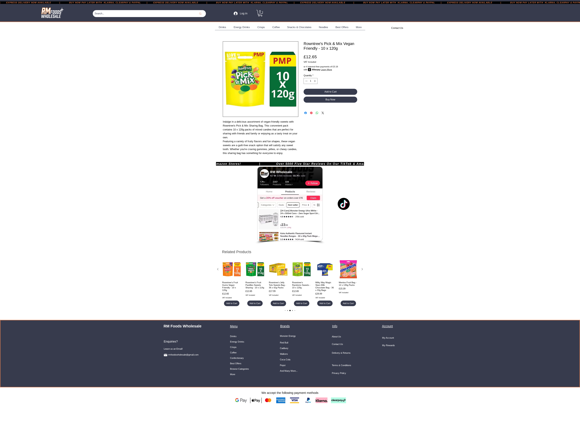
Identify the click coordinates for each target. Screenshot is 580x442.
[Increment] (315, 81)
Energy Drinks (237, 341)
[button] (260, 13)
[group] (290, 283)
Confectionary (237, 358)
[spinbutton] (310, 81)
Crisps (233, 347)
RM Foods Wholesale (182, 326)
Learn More (326, 69)
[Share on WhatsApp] (317, 113)
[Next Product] (362, 269)
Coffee (233, 352)
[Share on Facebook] (305, 113)
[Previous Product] (218, 269)
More (232, 374)
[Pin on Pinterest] (311, 113)
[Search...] (200, 13)
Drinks (233, 336)
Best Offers (235, 363)
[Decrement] (306, 81)
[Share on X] (323, 113)
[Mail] (166, 355)
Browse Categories (239, 369)
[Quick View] (231, 269)
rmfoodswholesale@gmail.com (183, 354)
